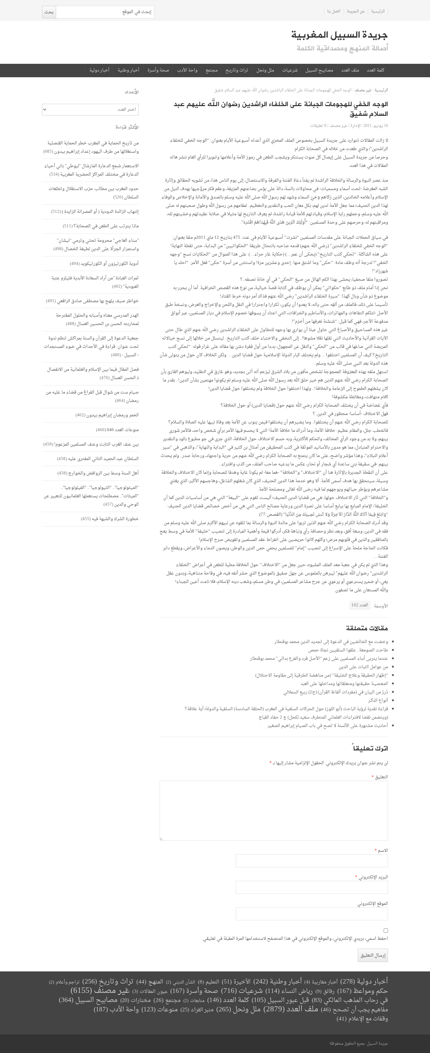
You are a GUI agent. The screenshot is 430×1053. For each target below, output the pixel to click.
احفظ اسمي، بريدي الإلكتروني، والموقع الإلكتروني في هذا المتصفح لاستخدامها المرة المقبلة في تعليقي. (295, 938)
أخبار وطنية (128, 70)
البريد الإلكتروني (371, 877)
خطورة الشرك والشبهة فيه (115, 519)
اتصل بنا (333, 11)
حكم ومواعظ (362, 991)
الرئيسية (378, 11)
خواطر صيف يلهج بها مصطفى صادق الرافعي (98, 301)
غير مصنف (363, 90)
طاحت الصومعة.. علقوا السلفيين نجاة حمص (348, 650)
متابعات (194, 1001)
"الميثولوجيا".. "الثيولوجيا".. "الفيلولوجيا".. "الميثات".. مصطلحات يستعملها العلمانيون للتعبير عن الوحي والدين (91, 496)
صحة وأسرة (158, 70)
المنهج (149, 982)
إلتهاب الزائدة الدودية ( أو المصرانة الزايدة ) (100, 212)
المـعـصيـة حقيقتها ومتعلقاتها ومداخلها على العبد (344, 684)
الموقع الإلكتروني (372, 904)
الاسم (381, 851)
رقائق (325, 992)
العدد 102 (359, 605)
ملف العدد (350, 70)
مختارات (135, 1000)
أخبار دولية (99, 70)
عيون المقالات (150, 992)
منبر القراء (197, 1010)
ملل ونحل (265, 70)
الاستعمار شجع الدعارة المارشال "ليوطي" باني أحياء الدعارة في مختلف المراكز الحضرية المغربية (91, 170)
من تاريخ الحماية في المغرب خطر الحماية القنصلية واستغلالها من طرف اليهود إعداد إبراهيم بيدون (93, 147)
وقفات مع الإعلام (362, 1019)
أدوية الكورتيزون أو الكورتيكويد (110, 264)
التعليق (380, 777)
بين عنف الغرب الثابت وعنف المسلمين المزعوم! (96, 444)
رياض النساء (289, 991)
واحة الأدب (187, 70)
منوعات (159, 1010)
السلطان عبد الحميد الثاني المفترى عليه (103, 459)
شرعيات (290, 70)
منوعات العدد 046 (123, 430)
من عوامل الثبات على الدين (363, 667)
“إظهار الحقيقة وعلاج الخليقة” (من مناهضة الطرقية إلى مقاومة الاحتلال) (321, 675)
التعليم (208, 982)
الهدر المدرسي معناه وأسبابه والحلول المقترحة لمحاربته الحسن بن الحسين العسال (97, 319)
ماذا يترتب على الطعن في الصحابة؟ (106, 226)
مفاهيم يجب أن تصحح (354, 1010)
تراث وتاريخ (236, 70)
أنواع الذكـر (378, 700)
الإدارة (355, 126)
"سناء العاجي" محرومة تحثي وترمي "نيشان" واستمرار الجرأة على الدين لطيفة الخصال (98, 244)
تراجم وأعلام (64, 982)
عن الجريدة (356, 11)
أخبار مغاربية (321, 982)
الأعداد (132, 92)
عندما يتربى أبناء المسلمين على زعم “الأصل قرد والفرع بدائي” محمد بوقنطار (319, 658)
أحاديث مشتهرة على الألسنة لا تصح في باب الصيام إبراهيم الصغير (328, 726)
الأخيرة (236, 982)
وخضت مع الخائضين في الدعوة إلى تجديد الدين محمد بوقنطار (331, 642)
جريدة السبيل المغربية (339, 35)
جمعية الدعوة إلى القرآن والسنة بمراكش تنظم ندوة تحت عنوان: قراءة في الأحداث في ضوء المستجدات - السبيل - (91, 346)
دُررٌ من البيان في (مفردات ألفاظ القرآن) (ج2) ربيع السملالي (335, 692)
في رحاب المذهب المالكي (350, 1000)
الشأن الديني (180, 982)
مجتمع (212, 70)
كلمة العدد (375, 70)
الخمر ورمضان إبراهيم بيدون (112, 415)
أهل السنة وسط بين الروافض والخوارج (103, 473)
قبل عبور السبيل (280, 1000)
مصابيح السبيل (319, 70)
